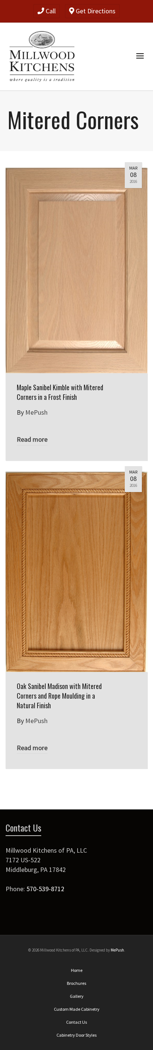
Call (50, 11)
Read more (32, 439)
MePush (117, 950)
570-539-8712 (45, 889)
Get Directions (94, 11)
